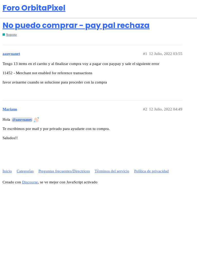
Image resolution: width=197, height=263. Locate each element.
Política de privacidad (151, 171)
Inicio (7, 171)
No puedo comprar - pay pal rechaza (76, 25)
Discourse (30, 182)
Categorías (25, 171)
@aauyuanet (22, 119)
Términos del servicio (112, 171)
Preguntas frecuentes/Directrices (64, 171)
